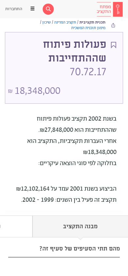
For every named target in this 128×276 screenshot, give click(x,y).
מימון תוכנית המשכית (88, 28)
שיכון (46, 22)
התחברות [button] (13, 9)
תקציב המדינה (65, 22)
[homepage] (109, 9)
